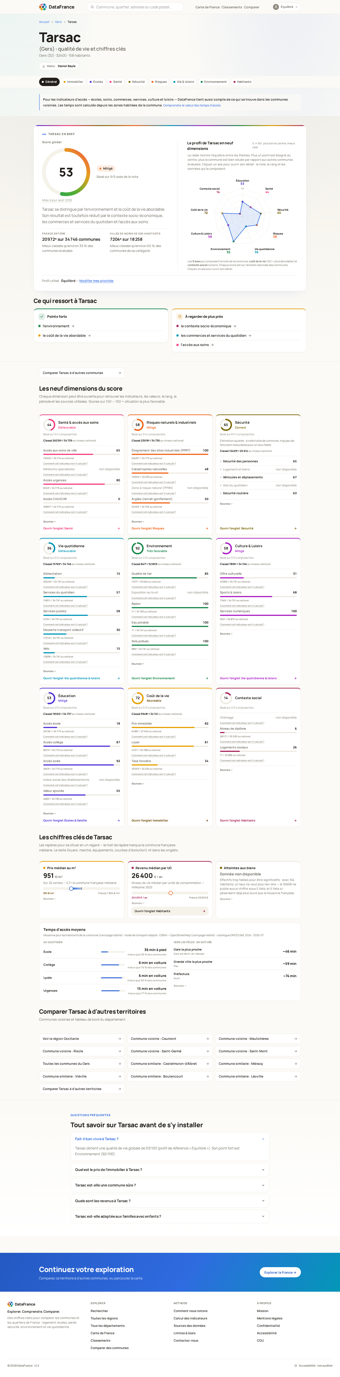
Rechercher (99, 1311)
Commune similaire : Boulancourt (157, 1076)
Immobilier (75, 82)
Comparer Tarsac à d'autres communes (73, 372)
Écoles (98, 82)
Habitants (244, 82)
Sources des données (189, 1326)
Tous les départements (108, 1326)
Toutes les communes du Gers (66, 1063)
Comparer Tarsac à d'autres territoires (72, 1089)
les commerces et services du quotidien (213, 335)
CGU (260, 1340)
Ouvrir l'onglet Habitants (152, 911)
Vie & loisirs (185, 82)
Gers (58, 22)
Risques (161, 82)
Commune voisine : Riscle (63, 1051)
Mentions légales (269, 1318)
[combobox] (138, 7)
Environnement (215, 82)
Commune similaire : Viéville (65, 1076)
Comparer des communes (110, 1348)
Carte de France (102, 1333)
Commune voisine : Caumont (153, 1038)
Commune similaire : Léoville (241, 1076)
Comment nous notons (190, 1311)
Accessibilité (267, 1333)
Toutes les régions (104, 1318)
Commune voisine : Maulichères (244, 1038)
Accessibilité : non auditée (316, 1366)
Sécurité (138, 82)
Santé (117, 82)
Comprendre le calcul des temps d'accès (192, 105)
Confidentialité (268, 1326)
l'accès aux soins (195, 344)
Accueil (44, 22)
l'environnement (56, 326)
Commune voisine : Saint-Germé (156, 1051)
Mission (262, 1311)
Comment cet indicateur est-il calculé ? (65, 463)
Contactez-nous (186, 1340)
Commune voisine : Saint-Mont (243, 1051)
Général (51, 82)
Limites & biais (184, 1333)
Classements (232, 7)
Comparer (251, 7)
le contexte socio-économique (206, 326)
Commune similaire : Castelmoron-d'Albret (164, 1063)
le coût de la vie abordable (64, 335)
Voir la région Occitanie (61, 1038)
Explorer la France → (280, 1272)
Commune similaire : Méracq (241, 1063)
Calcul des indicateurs (190, 1318)
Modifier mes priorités (96, 280)
